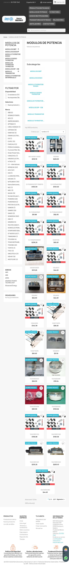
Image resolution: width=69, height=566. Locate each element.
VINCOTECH (13, 254)
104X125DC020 (56, 434)
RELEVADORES (58, 20)
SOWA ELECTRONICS (14, 228)
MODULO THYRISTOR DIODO (12, 55)
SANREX (12, 210)
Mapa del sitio (24, 537)
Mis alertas (39, 528)
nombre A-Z (53, 132)
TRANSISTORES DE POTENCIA (40, 20)
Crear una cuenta (41, 526)
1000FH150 (56, 240)
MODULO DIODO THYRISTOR (11, 59)
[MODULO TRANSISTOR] (36, 112)
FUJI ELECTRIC (14, 150)
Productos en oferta (10, 519)
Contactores (48, 24)
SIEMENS (12, 222)
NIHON (11, 193)
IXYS (11, 170)
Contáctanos (24, 534)
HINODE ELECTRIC (14, 159)
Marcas (8, 270)
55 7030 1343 (15, 2)
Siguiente (61, 499)
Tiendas (22, 539)
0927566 (56, 156)
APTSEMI (12, 124)
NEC (10, 187)
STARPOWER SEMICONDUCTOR (14, 231)
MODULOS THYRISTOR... (36, 101)
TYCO (11, 251)
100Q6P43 (56, 351)
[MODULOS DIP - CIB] (36, 105)
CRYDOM (12, 130)
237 (54, 499)
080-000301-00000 (34, 156)
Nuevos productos (9, 522)
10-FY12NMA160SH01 (56, 212)
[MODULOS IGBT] (36, 69)
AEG (10, 118)
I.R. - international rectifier (14, 164)
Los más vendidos (9, 524)
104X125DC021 (34, 462)
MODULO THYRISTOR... (36, 121)
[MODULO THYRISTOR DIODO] (36, 82)
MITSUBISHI (13, 182)
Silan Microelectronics (14, 225)
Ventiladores (35, 24)
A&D (6, 272)
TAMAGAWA (13, 236)
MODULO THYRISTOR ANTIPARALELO (12, 77)
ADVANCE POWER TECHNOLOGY (14, 115)
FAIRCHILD (12, 144)
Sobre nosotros (24, 530)
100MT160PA (56, 323)
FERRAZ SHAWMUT (14, 147)
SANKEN (11, 208)
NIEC (10, 190)
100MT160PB (34, 351)
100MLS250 (34, 323)
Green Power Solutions (14, 153)
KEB (10, 173)
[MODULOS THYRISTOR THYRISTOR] (36, 99)
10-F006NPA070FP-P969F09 (34, 184)
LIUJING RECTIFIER (14, 176)
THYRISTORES (54, 12)
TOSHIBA (12, 245)
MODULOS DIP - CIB (12, 69)
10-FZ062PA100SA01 (34, 240)
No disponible (14, 98)
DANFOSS (12, 133)
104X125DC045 (56, 462)
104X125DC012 (34, 434)
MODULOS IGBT (10, 49)
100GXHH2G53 (34, 268)
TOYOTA (11, 248)
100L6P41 (34, 295)
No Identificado (14, 196)
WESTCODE (13, 259)
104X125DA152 (56, 406)
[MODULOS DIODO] (36, 76)
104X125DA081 (56, 379)
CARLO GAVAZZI (14, 127)
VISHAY (12, 256)
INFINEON (13, 167)
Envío (21, 521)
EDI (10, 138)
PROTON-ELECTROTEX (14, 205)
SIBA (10, 219)
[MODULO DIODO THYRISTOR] (36, 90)
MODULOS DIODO (11, 52)
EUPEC (11, 141)
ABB (10, 113)
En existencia (14, 95)
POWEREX (13, 199)
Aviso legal (23, 523)
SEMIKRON (13, 216)
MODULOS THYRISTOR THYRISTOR (9, 64)
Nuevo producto (14, 105)
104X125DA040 (34, 379)
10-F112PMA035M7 (34, 212)
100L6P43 (56, 295)
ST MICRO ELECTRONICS (14, 234)
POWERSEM (13, 202)
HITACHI (12, 161)
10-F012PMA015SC (56, 184)
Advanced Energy (11, 286)
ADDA (7, 278)
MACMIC (12, 179)
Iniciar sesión (40, 524)
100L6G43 (56, 268)
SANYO (11, 213)
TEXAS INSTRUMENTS (14, 242)
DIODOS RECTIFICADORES (39, 16)
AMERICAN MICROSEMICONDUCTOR (14, 121)
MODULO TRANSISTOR (10, 72)
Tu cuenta (40, 516)
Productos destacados (39, 8)
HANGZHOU (13, 156)
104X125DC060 (45, 490)
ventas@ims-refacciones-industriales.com (58, 540)
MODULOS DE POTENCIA (38, 12)
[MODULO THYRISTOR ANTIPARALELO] (36, 118)
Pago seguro (24, 532)
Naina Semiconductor (14, 185)
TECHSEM (12, 239)
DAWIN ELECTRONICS (14, 136)
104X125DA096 (34, 406)
